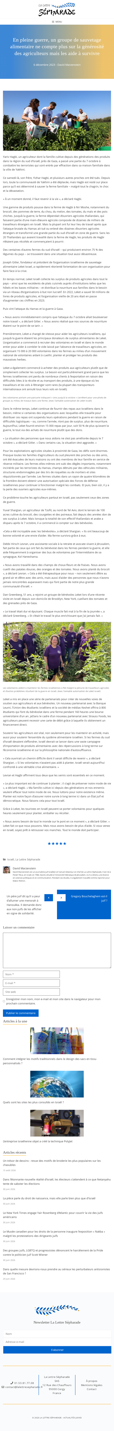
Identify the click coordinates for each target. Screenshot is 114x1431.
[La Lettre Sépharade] (57, 9)
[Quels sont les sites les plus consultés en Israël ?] (57, 1095)
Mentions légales (92, 1385)
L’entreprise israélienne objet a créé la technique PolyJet (37, 1141)
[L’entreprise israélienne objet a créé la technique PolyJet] (57, 1134)
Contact (92, 1389)
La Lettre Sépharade (27, 859)
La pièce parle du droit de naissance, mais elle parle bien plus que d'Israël (49, 1198)
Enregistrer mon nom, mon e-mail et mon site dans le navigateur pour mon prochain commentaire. (53, 1001)
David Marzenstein (69, 64)
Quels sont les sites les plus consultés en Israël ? (33, 1102)
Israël (10, 859)
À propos (92, 1381)
